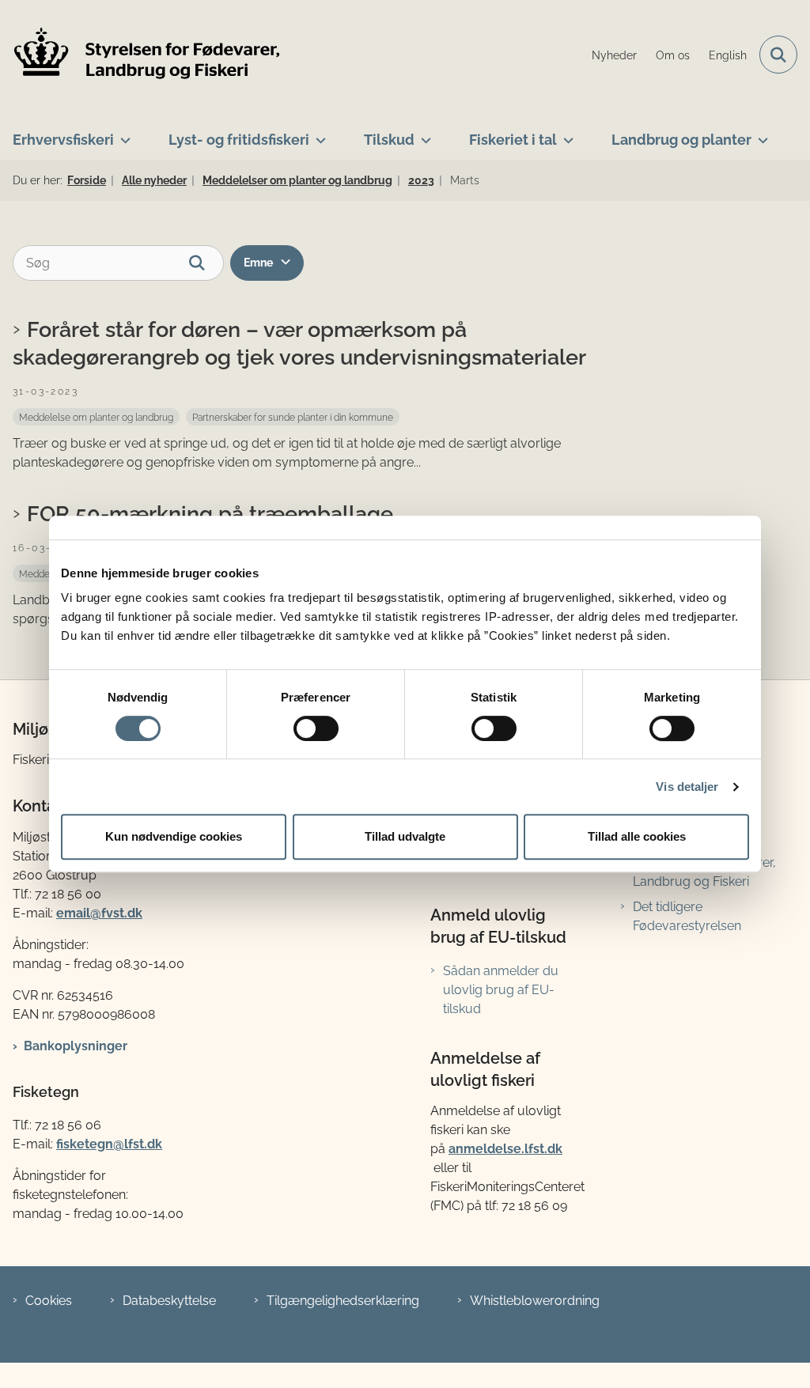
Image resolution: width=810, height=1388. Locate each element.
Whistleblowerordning (535, 1300)
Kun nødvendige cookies (173, 836)
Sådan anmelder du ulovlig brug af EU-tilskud (500, 989)
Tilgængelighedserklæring (343, 1300)
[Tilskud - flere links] (422, 133)
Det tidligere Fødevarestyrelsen (687, 916)
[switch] (316, 728)
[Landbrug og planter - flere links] (759, 133)
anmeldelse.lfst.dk (505, 1148)
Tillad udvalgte (405, 836)
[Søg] (206, 263)
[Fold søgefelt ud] (778, 55)
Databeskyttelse (169, 1300)
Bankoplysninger (75, 1045)
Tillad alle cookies (637, 836)
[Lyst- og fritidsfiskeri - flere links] (317, 133)
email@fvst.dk (99, 913)
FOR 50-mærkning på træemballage (210, 513)
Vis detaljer (687, 786)
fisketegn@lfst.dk (109, 1144)
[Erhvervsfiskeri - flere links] (122, 133)
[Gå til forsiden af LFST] (141, 55)
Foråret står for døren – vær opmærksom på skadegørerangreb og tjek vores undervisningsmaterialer (299, 342)
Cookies (48, 1300)
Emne (258, 262)
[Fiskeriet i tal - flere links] (565, 133)
